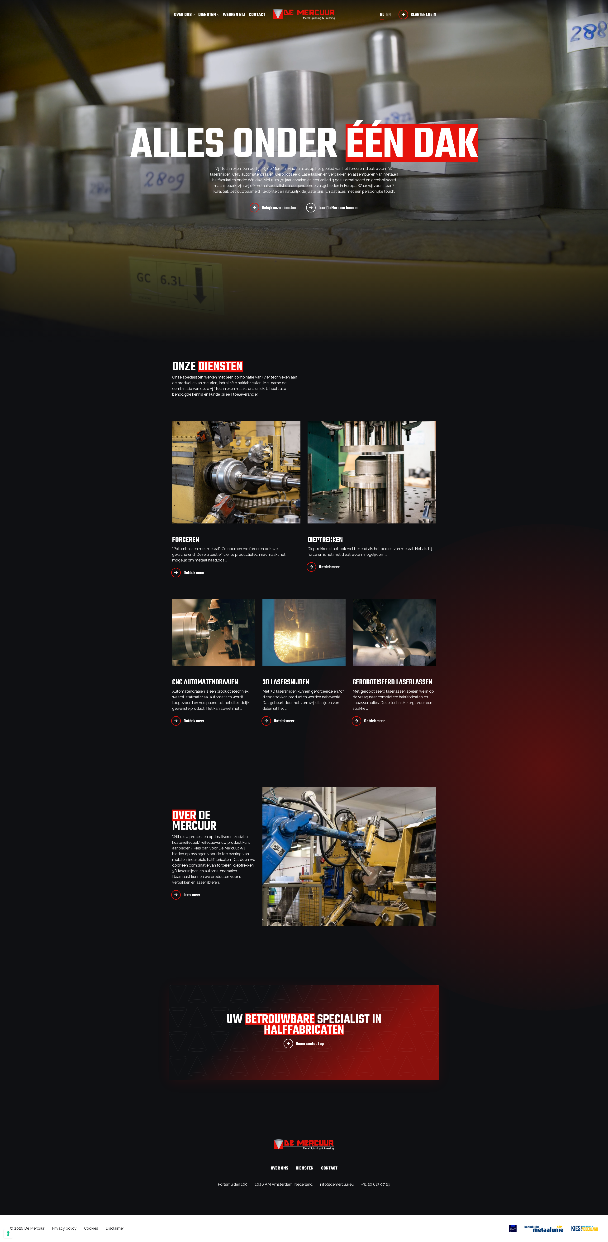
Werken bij (234, 15)
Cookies (91, 1228)
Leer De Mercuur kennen (337, 208)
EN (388, 15)
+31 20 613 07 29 (375, 1184)
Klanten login (423, 15)
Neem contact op (310, 1044)
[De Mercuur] (304, 14)
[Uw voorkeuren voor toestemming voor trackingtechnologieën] (8, 1233)
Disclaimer (115, 1228)
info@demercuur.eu (337, 1184)
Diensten (207, 15)
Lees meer (192, 895)
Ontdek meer (194, 573)
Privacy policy (64, 1228)
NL (382, 15)
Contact (257, 15)
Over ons (183, 15)
